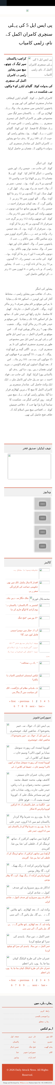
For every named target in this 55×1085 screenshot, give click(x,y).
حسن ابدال (14, 1047)
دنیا (34, 1042)
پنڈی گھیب (48, 1047)
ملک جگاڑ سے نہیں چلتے (17, 598)
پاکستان (16, 1042)
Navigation (3, 3)
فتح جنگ (32, 1047)
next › (33, 706)
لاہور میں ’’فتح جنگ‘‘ (28, 618)
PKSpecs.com (24, 1083)
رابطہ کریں (44, 1011)
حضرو (50, 1042)
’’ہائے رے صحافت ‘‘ (29, 663)
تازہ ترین (32, 1037)
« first (12, 701)
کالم (50, 1052)
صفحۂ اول (15, 1037)
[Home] (27, 10)
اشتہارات (32, 1058)
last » (42, 706)
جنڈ (17, 1052)
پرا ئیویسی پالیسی (42, 1016)
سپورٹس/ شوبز (29, 1052)
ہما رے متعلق (44, 1022)
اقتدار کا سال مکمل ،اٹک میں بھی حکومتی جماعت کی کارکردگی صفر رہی (22, 586)
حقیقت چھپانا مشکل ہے (26, 570)
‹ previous (23, 701)
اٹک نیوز (49, 1037)
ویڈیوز (16, 1058)
